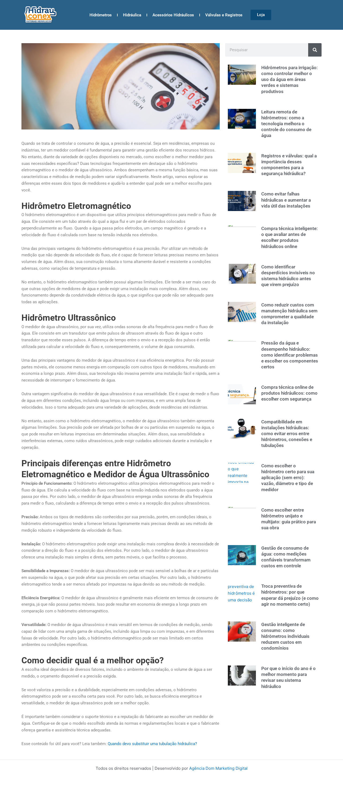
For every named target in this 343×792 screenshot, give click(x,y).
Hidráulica (132, 15)
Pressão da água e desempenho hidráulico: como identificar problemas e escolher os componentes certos (289, 354)
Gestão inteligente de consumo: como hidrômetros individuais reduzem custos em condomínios (285, 636)
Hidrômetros (101, 15)
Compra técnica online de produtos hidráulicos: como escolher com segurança (289, 393)
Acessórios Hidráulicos (173, 15)
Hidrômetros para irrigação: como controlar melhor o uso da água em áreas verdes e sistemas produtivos (289, 79)
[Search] (315, 50)
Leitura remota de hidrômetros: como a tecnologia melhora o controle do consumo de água (286, 123)
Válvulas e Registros (224, 15)
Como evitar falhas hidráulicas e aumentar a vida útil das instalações (286, 199)
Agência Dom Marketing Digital (218, 768)
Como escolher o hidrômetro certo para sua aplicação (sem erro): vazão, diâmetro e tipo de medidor (287, 477)
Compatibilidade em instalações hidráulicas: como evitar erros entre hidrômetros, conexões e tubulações (286, 433)
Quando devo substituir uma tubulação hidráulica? (152, 743)
